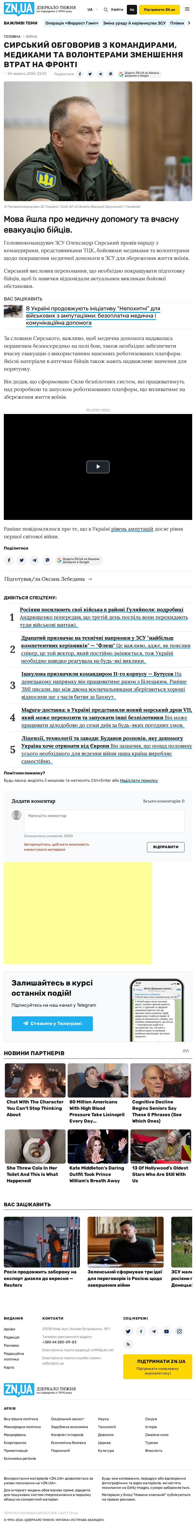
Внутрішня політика (21, 1419)
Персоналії (60, 1450)
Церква (104, 1443)
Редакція (11, 1337)
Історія (151, 1427)
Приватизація (16, 1450)
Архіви (9, 1329)
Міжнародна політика (22, 1427)
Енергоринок (15, 1443)
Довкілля (106, 1435)
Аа (132, 9)
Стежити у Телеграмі (56, 1023)
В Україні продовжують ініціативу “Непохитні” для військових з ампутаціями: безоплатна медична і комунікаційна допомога (93, 315)
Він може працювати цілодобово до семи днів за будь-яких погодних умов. (106, 717)
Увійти (117, 9)
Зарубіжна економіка (69, 1427)
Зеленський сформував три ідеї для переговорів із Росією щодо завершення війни (125, 1278)
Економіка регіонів (20, 1458)
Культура (106, 1450)
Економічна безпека (68, 1443)
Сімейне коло (156, 1435)
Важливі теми (20, 23)
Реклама (11, 1345)
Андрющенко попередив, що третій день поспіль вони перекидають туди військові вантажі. (104, 617)
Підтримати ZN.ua (159, 9)
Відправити (165, 847)
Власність (153, 1450)
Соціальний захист (67, 1419)
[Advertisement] (78, 913)
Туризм (151, 1443)
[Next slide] (188, 23)
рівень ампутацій (132, 529)
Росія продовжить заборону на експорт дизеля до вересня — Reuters (40, 1278)
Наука (103, 1419)
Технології (107, 1427)
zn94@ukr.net (102, 1350)
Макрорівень (15, 1435)
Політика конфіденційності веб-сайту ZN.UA (41, 1513)
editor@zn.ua (53, 1363)
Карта (9, 1367)
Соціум (151, 1419)
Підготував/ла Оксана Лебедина (44, 579)
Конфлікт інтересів (67, 1435)
